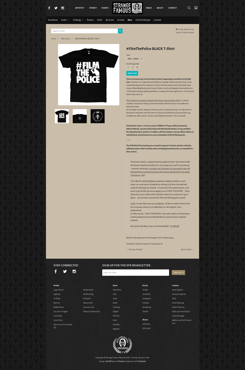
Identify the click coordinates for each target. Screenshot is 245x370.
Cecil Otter (58, 316)
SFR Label (146, 328)
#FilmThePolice (148, 181)
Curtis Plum (58, 320)
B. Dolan (57, 298)
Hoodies (116, 325)
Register (116, 329)
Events (105, 8)
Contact (172, 8)
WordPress (110, 361)
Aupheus (57, 294)
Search (189, 8)
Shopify (121, 361)
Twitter (56, 8)
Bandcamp (146, 307)
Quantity (135, 64)
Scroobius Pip (88, 307)
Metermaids (88, 290)
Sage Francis (59, 290)
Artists (79, 8)
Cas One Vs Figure (61, 312)
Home (127, 8)
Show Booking (178, 303)
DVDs (99, 20)
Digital (115, 312)
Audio (64, 20)
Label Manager (178, 316)
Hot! (114, 294)
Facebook (49, 8)
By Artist (110, 20)
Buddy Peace (59, 307)
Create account (188, 32)
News (149, 8)
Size (128, 55)
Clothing (77, 20)
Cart (196, 8)
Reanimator (88, 303)
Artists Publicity (178, 307)
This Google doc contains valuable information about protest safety (153, 100)
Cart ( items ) (185, 29)
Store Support (177, 290)
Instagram (62, 8)
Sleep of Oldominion (91, 312)
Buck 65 (57, 303)
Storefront (53, 20)
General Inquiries (179, 294)
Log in (178, 32)
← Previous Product (134, 249)
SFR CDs (116, 316)
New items (65, 39)
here (172, 238)
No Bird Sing (88, 294)
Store (92, 8)
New (130, 20)
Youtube (145, 303)
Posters (90, 20)
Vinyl (115, 320)
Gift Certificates (143, 20)
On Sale (120, 20)
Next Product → (187, 249)
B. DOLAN (174, 226)
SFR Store (146, 324)
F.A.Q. (174, 298)
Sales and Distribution (181, 312)
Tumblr (145, 312)
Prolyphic (87, 298)
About (160, 8)
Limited (157, 20)
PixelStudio (141, 361)
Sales (115, 298)
